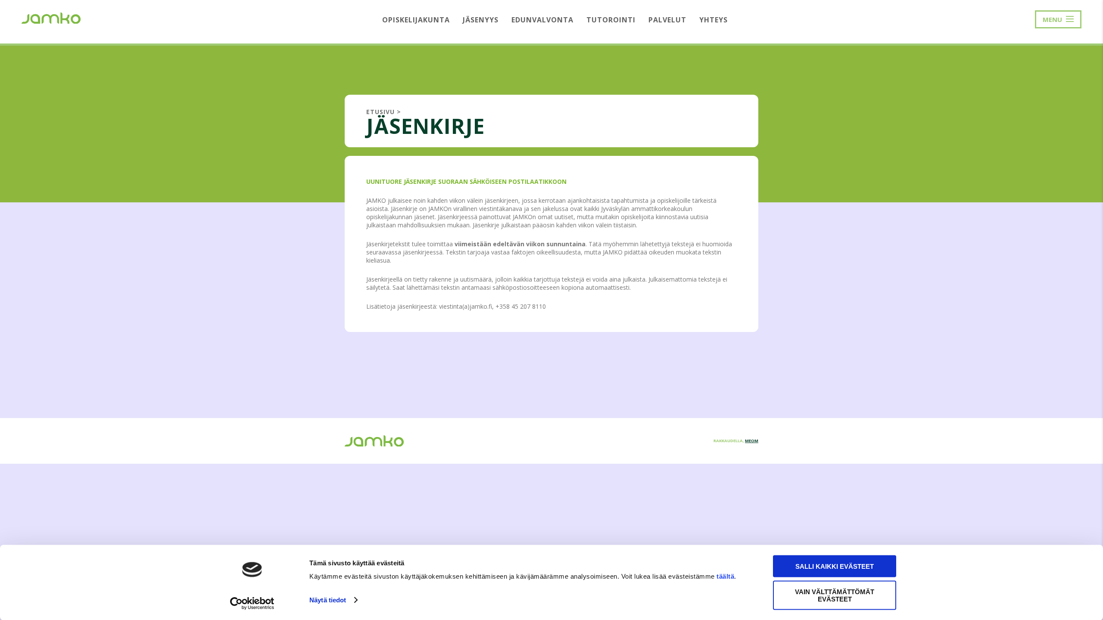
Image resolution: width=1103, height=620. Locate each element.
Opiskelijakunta (416, 20)
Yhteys (713, 20)
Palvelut (667, 20)
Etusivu (380, 112)
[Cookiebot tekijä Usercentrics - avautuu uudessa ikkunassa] (252, 603)
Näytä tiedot (327, 600)
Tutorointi (611, 20)
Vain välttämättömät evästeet (834, 595)
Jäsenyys (481, 20)
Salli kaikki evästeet (834, 566)
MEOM (751, 440)
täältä (725, 576)
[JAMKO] (51, 17)
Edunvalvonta (542, 20)
